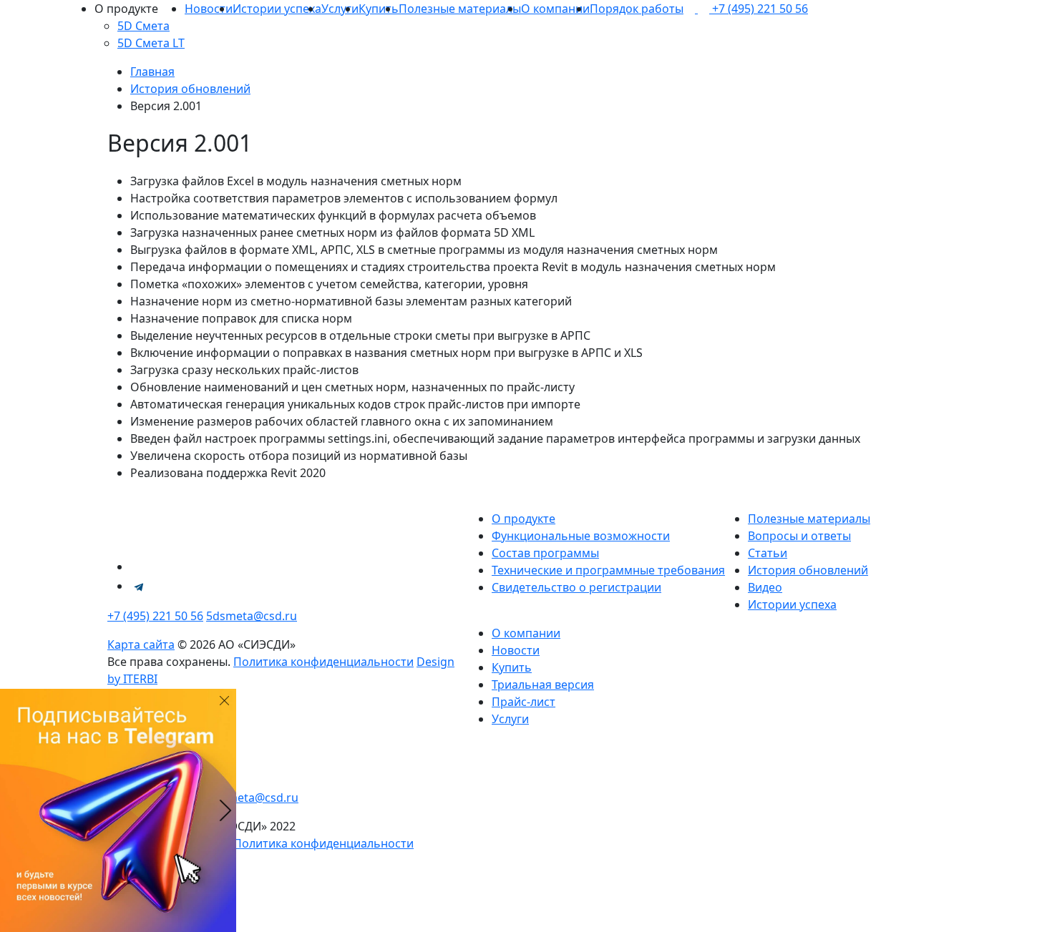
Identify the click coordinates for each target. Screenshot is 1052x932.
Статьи (767, 553)
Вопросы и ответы (799, 536)
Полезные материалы (460, 8)
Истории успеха (277, 8)
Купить (379, 8)
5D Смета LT (151, 43)
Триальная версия (543, 684)
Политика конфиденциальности (323, 661)
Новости (209, 8)
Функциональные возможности (581, 536)
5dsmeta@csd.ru (251, 616)
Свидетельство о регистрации (576, 587)
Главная (152, 71)
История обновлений (190, 89)
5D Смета (143, 26)
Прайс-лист (523, 702)
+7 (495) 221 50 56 (155, 616)
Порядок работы (636, 8)
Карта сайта (141, 644)
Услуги (340, 8)
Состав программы (545, 553)
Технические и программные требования (608, 570)
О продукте (523, 518)
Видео (765, 587)
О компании (555, 8)
